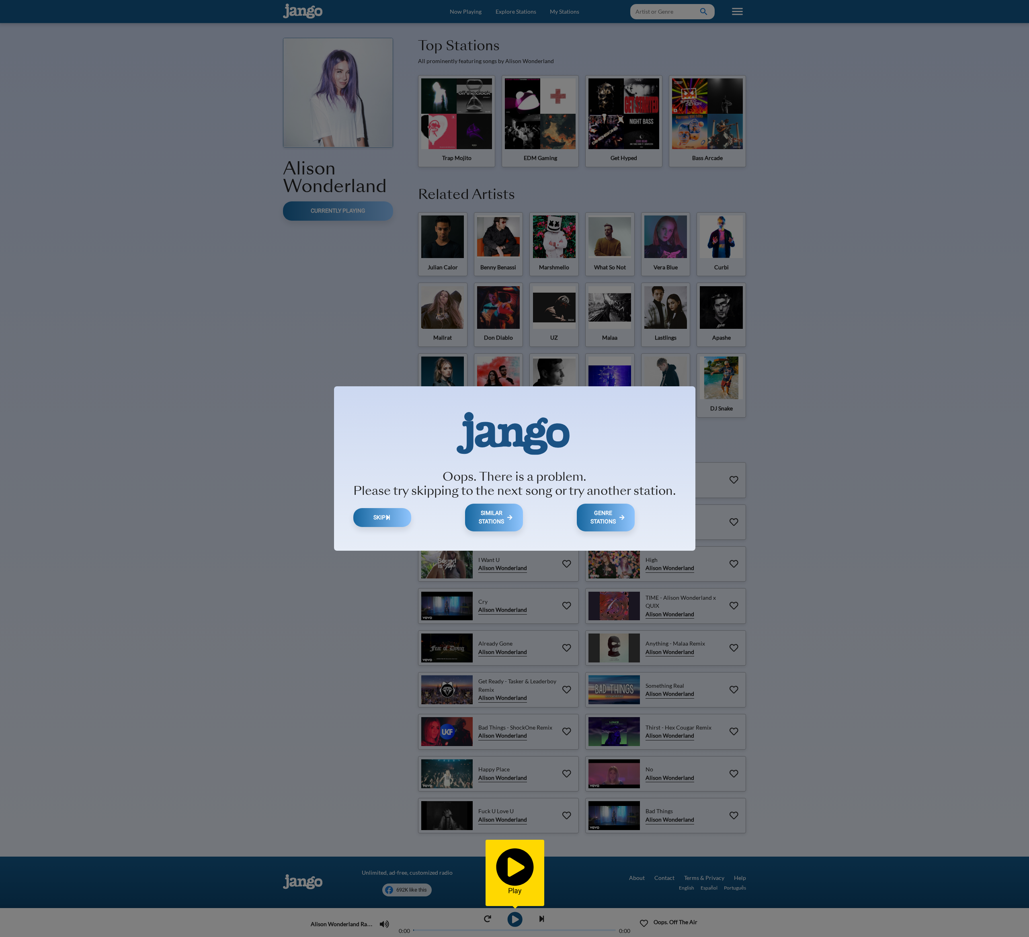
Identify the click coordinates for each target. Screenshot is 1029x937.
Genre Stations (603, 517)
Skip (379, 517)
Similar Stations (491, 517)
